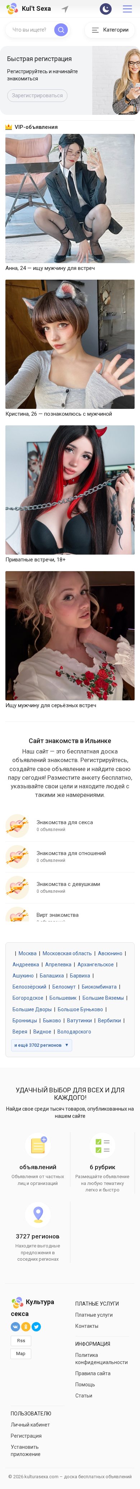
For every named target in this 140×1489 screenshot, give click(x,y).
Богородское (28, 998)
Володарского (74, 1032)
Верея (20, 1032)
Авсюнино (110, 953)
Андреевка (26, 964)
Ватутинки (79, 1020)
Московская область (67, 953)
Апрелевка (58, 964)
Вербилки (109, 1020)
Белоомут (64, 987)
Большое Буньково (80, 1009)
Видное (42, 1032)
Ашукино (23, 976)
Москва (28, 953)
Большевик (63, 998)
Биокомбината (99, 987)
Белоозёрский (29, 987)
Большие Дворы (32, 1009)
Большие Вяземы (103, 998)
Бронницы (25, 1020)
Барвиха (80, 976)
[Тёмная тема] (106, 9)
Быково (52, 1020)
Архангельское (96, 964)
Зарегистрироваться (37, 95)
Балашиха (52, 976)
